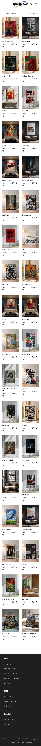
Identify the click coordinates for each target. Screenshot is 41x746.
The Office (24, 425)
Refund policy (15, 742)
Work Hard (24, 564)
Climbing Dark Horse (27, 180)
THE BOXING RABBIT (7, 460)
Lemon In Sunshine (7, 354)
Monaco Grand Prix (27, 529)
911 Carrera (5, 111)
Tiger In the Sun (26, 284)
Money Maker (25, 145)
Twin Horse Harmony (27, 76)
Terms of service (27, 742)
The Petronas (25, 460)
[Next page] (34, 648)
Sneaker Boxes (26, 354)
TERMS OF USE (9, 664)
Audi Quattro (25, 250)
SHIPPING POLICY (10, 674)
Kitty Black (5, 284)
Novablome (11, 739)
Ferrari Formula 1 (6, 495)
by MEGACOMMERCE (21, 739)
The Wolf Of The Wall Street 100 (9, 389)
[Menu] (4, 4)
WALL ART (8, 697)
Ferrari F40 (25, 111)
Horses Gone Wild (7, 529)
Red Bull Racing (6, 180)
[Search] (31, 4)
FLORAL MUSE (5, 634)
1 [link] (6, 648)
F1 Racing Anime (26, 215)
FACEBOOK (8, 724)
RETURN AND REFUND (12, 678)
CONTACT (7, 683)
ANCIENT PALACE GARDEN (29, 634)
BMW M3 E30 (25, 495)
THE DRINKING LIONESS (8, 599)
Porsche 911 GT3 (6, 76)
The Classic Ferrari (7, 250)
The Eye (4, 145)
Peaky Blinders (6, 425)
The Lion (4, 319)
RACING (7, 706)
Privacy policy (34, 739)
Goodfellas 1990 (6, 564)
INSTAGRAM (8, 719)
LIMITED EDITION (10, 701)
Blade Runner (5, 215)
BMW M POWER (26, 41)
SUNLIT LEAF (25, 599)
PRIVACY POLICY (10, 669)
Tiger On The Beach (7, 41)
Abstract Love (25, 319)
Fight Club (24, 389)
